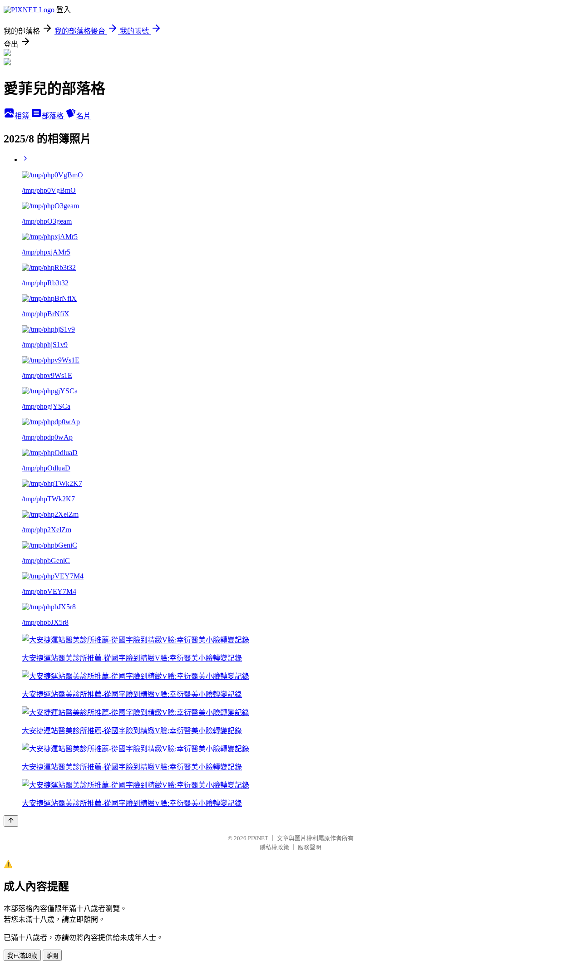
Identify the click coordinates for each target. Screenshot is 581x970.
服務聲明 (309, 847)
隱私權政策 (274, 847)
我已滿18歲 (22, 955)
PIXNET (258, 838)
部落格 (53, 116)
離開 (52, 955)
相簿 (23, 116)
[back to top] (11, 821)
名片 (83, 116)
